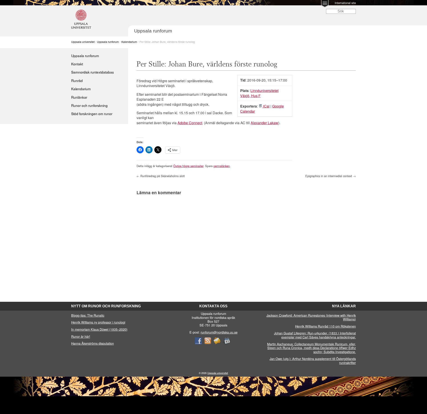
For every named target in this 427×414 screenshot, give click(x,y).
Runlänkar (79, 97)
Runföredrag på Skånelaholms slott (161, 176)
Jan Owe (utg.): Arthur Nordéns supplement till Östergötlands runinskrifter (313, 360)
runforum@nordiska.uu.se (219, 332)
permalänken (222, 166)
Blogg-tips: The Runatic (87, 315)
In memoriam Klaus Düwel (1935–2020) (99, 329)
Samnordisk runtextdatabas (92, 72)
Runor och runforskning (89, 105)
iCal (266, 106)
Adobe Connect (189, 122)
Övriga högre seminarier (188, 166)
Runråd (77, 80)
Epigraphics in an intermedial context (330, 176)
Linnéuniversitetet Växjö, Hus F (259, 93)
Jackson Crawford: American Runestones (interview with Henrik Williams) (311, 317)
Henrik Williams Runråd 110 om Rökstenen (325, 326)
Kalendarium (129, 42)
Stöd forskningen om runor (91, 113)
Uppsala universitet (83, 42)
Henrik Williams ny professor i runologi (98, 322)
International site (345, 3)
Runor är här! (80, 336)
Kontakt (77, 63)
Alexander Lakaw (264, 122)
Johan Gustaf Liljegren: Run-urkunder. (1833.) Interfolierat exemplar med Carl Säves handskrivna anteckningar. (315, 335)
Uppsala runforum (108, 42)
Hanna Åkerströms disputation (92, 343)
